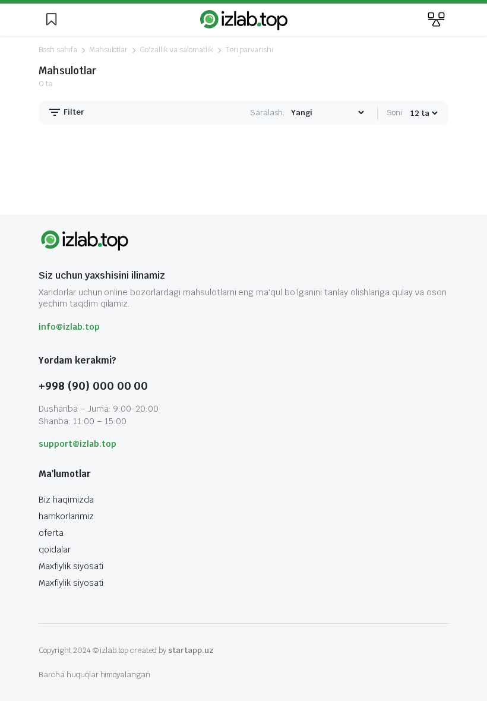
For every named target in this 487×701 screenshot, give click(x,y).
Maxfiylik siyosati (71, 566)
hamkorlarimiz (66, 516)
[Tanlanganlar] (51, 19)
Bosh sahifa (58, 50)
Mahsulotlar (108, 50)
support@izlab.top (77, 443)
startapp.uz (191, 650)
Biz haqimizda (66, 499)
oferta (51, 533)
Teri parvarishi (249, 50)
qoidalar (55, 549)
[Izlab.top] (243, 19)
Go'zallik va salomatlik (176, 50)
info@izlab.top (69, 326)
